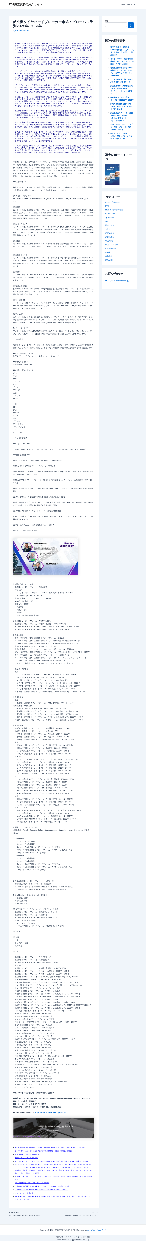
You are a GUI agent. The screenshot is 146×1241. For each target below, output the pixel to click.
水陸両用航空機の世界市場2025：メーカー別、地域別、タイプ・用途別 (122, 106)
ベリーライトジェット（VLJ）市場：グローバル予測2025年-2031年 (121, 136)
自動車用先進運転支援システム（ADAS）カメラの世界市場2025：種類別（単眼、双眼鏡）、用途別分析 (50, 1147)
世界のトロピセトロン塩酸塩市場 (26, 1158)
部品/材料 (109, 260)
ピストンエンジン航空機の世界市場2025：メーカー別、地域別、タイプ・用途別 (122, 61)
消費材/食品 (109, 233)
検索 (106, 21)
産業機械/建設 (110, 248)
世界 (107, 221)
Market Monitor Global (114, 210)
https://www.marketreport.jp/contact (50, 1112)
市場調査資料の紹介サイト (26, 4)
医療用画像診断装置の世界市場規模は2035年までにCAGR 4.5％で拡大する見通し (43, 1186)
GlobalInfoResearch (113, 202)
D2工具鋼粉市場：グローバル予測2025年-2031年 (32, 1183)
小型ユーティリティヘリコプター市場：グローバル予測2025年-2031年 (121, 127)
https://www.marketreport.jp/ (117, 281)
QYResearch (110, 214)
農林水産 (108, 256)
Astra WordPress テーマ (97, 1230)
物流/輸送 (109, 241)
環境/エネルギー (111, 245)
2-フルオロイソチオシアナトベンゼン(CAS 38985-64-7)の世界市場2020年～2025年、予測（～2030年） (51, 1161)
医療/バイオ (109, 225)
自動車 (107, 252)
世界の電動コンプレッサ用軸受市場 (27, 1154)
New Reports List (128, 4)
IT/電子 (108, 206)
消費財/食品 (109, 237)
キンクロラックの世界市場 (24, 1193)
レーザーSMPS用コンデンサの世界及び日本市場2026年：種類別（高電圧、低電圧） (44, 1151)
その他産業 (109, 217)
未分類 (107, 229)
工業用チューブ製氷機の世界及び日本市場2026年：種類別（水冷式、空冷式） (41, 1190)
